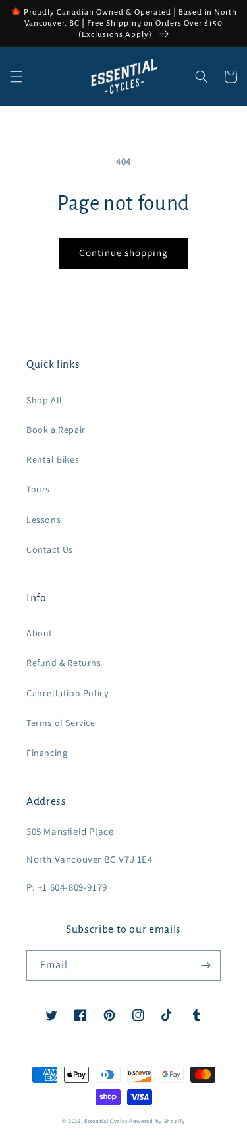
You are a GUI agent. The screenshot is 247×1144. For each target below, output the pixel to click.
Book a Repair (56, 430)
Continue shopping (123, 252)
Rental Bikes (52, 459)
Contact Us (49, 549)
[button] (16, 76)
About (39, 633)
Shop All (44, 400)
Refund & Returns (63, 663)
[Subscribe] (205, 965)
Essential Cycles (105, 1120)
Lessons (43, 519)
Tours (38, 489)
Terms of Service (61, 723)
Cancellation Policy (67, 693)
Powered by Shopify (157, 1120)
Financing (46, 752)
